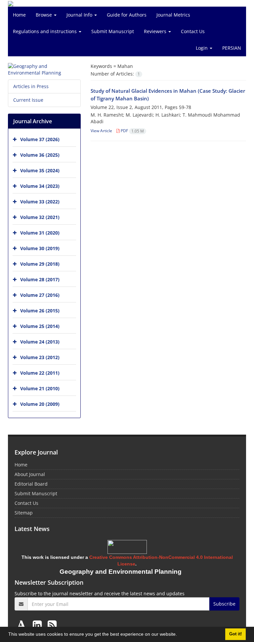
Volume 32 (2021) (40, 217)
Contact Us (193, 31)
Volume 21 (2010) (40, 388)
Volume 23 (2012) (40, 357)
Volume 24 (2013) (40, 342)
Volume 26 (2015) (40, 310)
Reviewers (156, 31)
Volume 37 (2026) (40, 139)
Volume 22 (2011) (40, 373)
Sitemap (24, 512)
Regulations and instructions (45, 31)
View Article (101, 131)
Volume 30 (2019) (40, 248)
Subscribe (224, 604)
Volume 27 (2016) (40, 295)
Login (202, 48)
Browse (44, 15)
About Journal (30, 474)
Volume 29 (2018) (40, 264)
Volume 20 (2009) (40, 404)
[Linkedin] (38, 624)
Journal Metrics (173, 15)
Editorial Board (31, 484)
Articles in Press (31, 86)
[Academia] (23, 624)
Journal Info (80, 15)
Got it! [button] (235, 634)
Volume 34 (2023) (40, 186)
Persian (231, 48)
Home (19, 15)
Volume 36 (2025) (40, 155)
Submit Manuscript (112, 31)
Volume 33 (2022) (40, 201)
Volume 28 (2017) (40, 279)
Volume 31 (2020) (40, 233)
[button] (179, 635)
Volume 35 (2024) (40, 170)
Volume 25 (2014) (40, 326)
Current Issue (28, 100)
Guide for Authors (127, 15)
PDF (132, 131)
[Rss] (52, 624)
